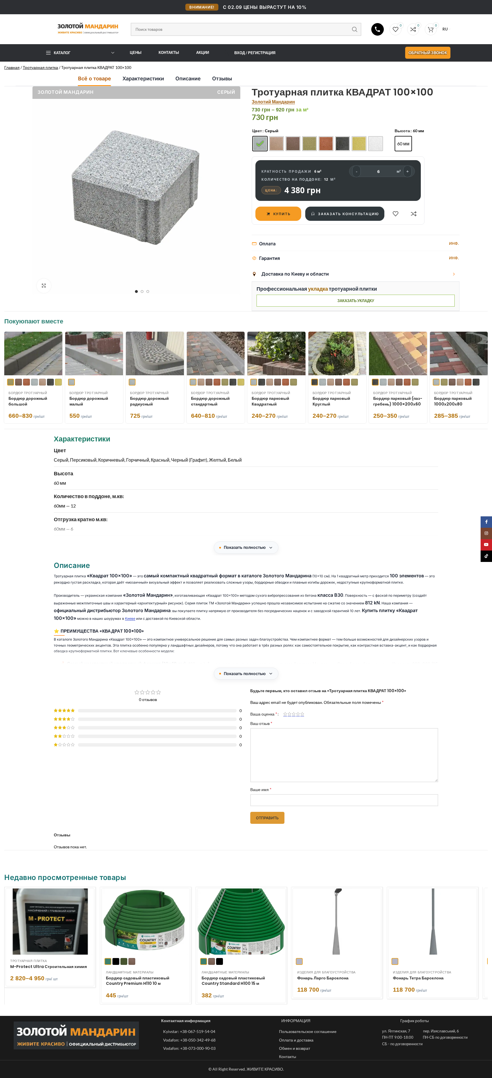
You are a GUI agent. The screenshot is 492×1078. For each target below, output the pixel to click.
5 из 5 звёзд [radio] (302, 714)
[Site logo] (83, 28)
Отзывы (222, 78)
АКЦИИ (202, 52)
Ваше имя (260, 789)
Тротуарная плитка (40, 67)
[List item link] (218, 1031)
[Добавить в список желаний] (395, 214)
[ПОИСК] (354, 29)
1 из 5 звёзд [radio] (285, 714)
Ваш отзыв (261, 723)
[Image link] (76, 1035)
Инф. (454, 243)
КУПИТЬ (282, 214)
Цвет (257, 130)
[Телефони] (377, 29)
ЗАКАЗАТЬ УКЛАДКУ (355, 300)
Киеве (130, 618)
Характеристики (143, 78)
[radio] (260, 144)
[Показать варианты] (454, 274)
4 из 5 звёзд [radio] (298, 714)
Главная (12, 67)
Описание (188, 78)
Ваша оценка (263, 714)
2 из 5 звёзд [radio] (289, 714)
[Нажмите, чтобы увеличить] (44, 286)
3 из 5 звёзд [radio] (294, 714)
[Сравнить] (414, 214)
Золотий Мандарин (273, 101)
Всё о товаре (94, 78)
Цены (136, 52)
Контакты (169, 52)
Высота (402, 130)
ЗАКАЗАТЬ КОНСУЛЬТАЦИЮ (348, 214)
